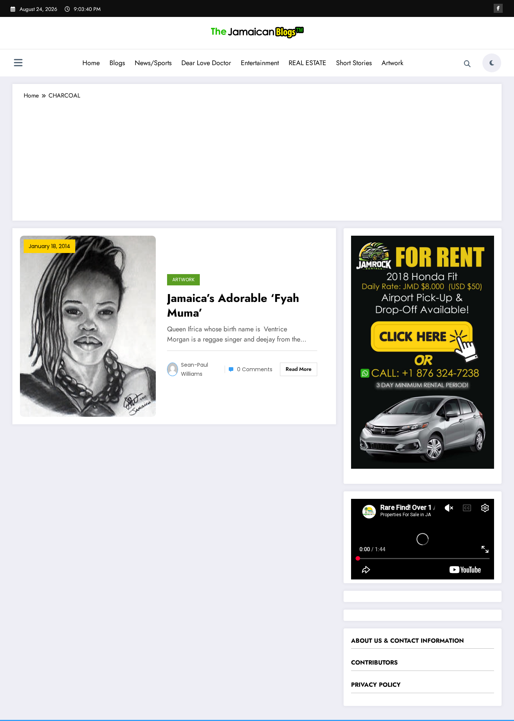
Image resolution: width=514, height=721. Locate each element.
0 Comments (254, 369)
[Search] (467, 64)
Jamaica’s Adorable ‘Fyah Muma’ (233, 305)
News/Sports (153, 63)
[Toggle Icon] (18, 63)
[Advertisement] (257, 156)
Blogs (117, 63)
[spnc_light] (491, 62)
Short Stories (354, 63)
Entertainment (260, 63)
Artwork (392, 63)
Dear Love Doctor (206, 63)
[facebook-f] (498, 8)
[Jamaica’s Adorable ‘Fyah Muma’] (88, 325)
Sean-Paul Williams (194, 369)
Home (91, 63)
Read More (299, 369)
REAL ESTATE (307, 63)
